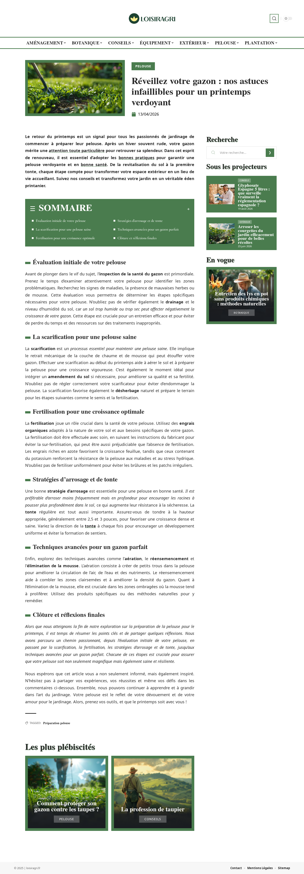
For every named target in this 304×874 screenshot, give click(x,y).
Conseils (152, 819)
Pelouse (143, 66)
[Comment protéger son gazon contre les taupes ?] (66, 793)
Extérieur (245, 222)
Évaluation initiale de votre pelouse (61, 220)
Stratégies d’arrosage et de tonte (140, 220)
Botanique (241, 312)
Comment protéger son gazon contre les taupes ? (66, 806)
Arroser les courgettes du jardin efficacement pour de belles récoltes (256, 234)
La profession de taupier (152, 809)
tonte (90, 526)
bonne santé (94, 164)
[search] (274, 18)
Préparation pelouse (56, 723)
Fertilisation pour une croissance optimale (65, 238)
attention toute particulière (76, 150)
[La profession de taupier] (153, 793)
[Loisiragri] (152, 18)
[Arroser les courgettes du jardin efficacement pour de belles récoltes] (222, 233)
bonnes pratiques (136, 157)
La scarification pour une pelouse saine (63, 229)
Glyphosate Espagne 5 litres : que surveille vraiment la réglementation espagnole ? (254, 195)
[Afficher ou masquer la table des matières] (141, 209)
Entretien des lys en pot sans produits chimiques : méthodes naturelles (241, 298)
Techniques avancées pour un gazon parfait (148, 229)
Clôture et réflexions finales (137, 238)
